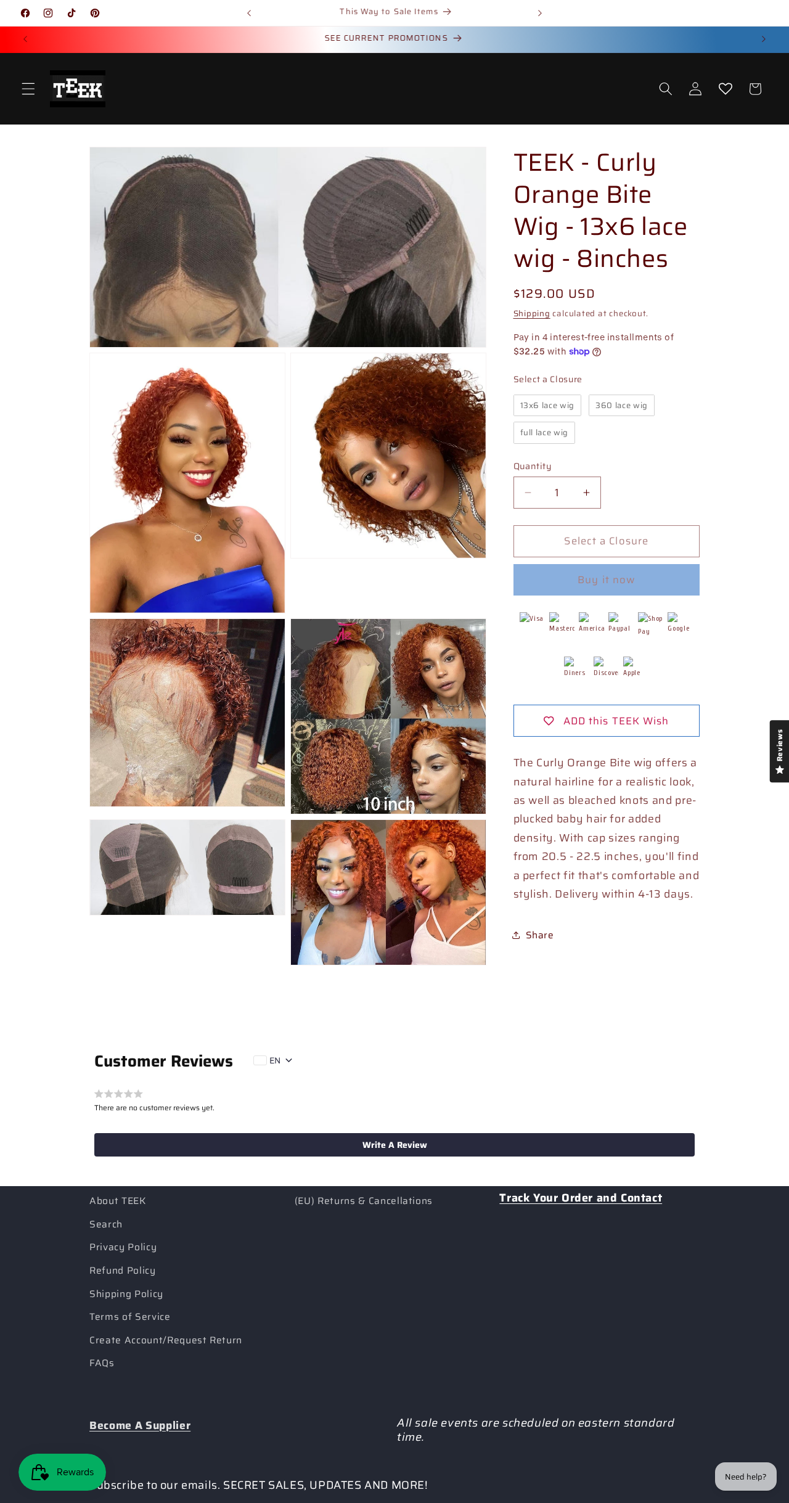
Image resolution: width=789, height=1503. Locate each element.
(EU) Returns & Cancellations (364, 1201)
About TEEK (117, 1201)
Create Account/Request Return (165, 1340)
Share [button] (540, 935)
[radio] (547, 405)
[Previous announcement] (249, 13)
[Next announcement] (540, 13)
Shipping (531, 313)
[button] (28, 89)
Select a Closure (548, 379)
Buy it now (606, 579)
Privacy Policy (123, 1247)
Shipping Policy (126, 1294)
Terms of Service (130, 1316)
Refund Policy (122, 1270)
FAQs (102, 1363)
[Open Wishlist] (725, 89)
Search (106, 1224)
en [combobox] (274, 1060)
